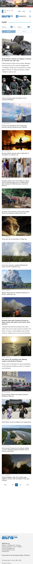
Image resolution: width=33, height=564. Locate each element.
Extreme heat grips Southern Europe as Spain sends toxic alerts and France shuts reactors (16, 322)
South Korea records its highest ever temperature (16, 422)
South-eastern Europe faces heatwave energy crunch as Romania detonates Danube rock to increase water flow (15, 449)
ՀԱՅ (19, 11)
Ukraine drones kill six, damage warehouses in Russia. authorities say (15, 293)
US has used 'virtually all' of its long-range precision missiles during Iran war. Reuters (14, 126)
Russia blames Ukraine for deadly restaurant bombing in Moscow (15, 395)
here (28, 555)
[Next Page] (28, 485)
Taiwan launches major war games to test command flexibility (14, 98)
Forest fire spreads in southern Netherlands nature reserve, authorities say (15, 265)
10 (20, 485)
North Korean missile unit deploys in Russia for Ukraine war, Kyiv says (16, 59)
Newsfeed (22, 16)
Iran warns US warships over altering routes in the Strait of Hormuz (14, 360)
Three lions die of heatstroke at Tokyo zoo (14, 239)
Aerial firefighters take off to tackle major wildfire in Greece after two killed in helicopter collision (16, 478)
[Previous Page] (5, 485)
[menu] (30, 16)
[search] (30, 11)
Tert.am (7, 16)
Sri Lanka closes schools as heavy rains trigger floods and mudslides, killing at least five (15, 212)
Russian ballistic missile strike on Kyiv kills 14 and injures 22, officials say (15, 154)
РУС (24, 11)
